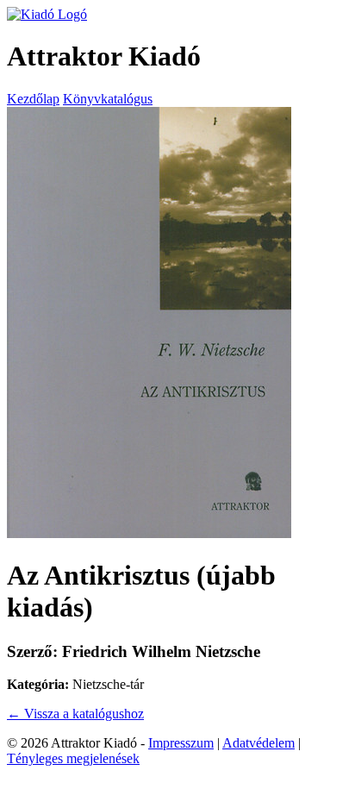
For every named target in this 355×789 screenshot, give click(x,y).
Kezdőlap (33, 98)
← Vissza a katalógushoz (75, 713)
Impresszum (181, 743)
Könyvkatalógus (108, 98)
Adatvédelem (258, 743)
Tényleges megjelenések (73, 758)
